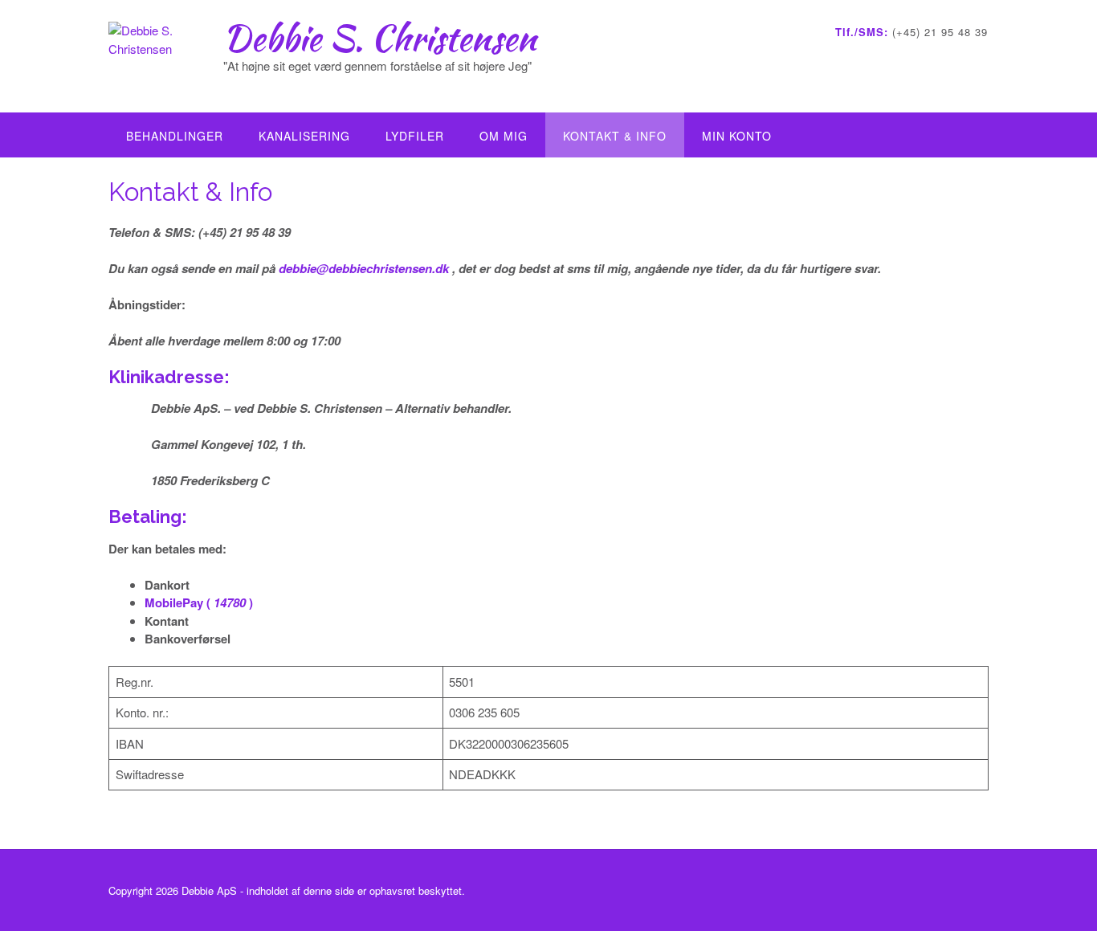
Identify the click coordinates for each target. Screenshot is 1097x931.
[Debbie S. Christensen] (165, 58)
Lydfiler (414, 136)
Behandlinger (174, 136)
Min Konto (737, 136)
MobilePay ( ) (199, 602)
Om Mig (503, 136)
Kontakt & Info (615, 136)
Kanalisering (304, 136)
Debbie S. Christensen (379, 38)
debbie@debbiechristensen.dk (364, 268)
